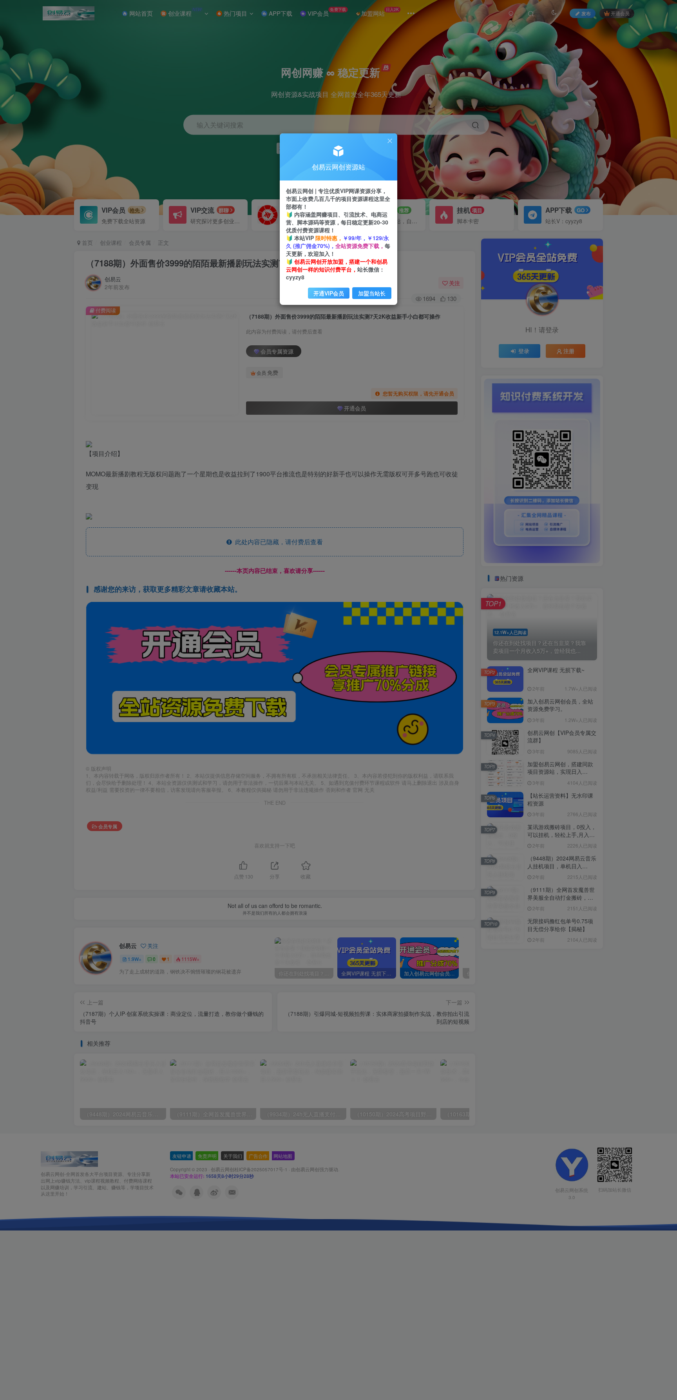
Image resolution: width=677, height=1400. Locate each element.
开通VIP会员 (328, 293)
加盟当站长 (372, 293)
